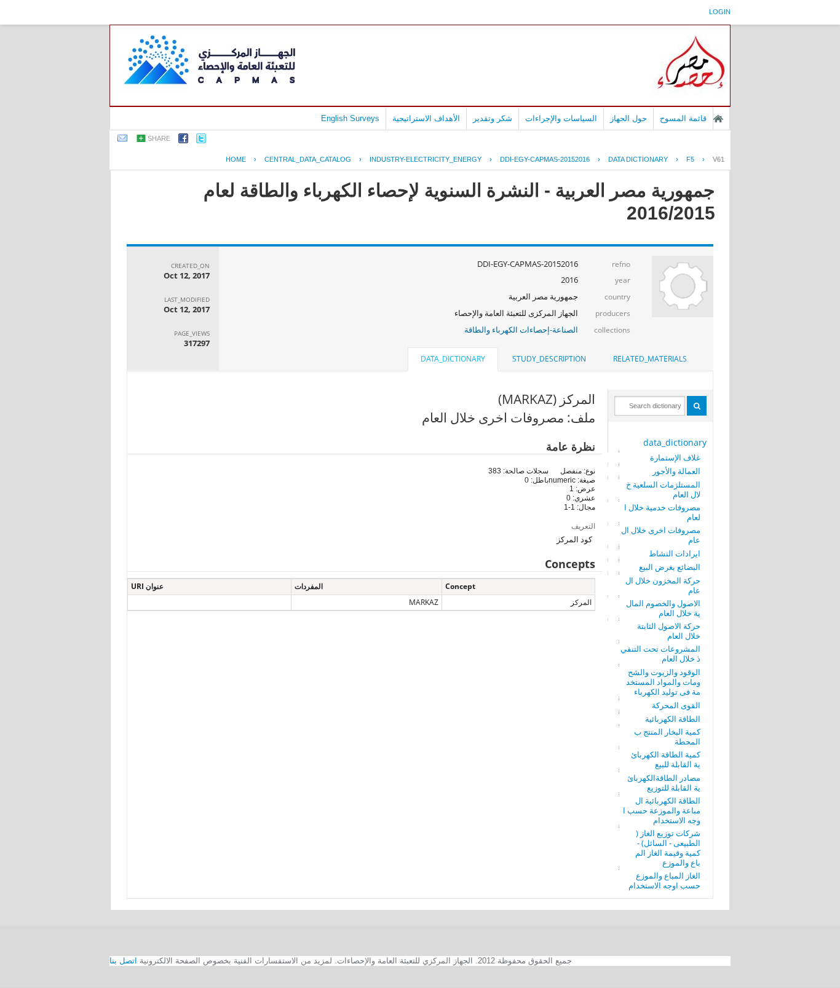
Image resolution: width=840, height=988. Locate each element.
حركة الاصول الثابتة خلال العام (668, 631)
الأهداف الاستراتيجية (426, 118)
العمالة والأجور (676, 471)
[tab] (650, 359)
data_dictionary (675, 442)
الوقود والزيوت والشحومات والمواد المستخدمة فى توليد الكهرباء (663, 682)
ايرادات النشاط (674, 553)
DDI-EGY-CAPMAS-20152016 (545, 159)
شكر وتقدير (492, 118)
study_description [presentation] (549, 359)
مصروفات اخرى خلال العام (660, 535)
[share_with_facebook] (183, 140)
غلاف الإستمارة (675, 457)
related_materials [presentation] (650, 359)
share (159, 138)
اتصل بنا (123, 960)
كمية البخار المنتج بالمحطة (667, 736)
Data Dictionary (638, 159)
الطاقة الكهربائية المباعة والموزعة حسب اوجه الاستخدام (661, 810)
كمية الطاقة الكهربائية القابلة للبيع (665, 759)
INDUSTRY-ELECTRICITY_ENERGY (425, 159)
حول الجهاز (628, 118)
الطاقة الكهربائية (672, 719)
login (720, 11)
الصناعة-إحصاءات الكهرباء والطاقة (521, 329)
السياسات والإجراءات (561, 118)
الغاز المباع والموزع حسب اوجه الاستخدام (664, 880)
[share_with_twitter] (201, 140)
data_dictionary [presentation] (453, 359)
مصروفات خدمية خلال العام (662, 512)
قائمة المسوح (683, 118)
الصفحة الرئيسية (718, 119)
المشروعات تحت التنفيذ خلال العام (660, 653)
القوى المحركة (676, 705)
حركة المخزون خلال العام (662, 585)
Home (236, 159)
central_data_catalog (307, 159)
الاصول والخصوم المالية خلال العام (663, 608)
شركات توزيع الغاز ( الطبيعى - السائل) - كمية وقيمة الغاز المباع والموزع (667, 847)
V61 (718, 159)
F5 (690, 159)
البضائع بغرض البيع (669, 567)
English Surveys (350, 118)
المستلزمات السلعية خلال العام (663, 489)
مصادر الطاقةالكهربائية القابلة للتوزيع (663, 782)
